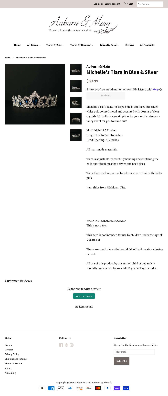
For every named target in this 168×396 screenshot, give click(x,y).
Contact (9, 349)
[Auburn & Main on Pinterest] (66, 345)
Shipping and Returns (16, 358)
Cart (131, 4)
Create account (112, 4)
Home (17, 45)
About (8, 368)
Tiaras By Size (54, 45)
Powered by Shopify (102, 382)
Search (8, 344)
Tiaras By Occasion (81, 45)
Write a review (84, 296)
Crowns (129, 45)
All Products (147, 45)
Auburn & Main (83, 382)
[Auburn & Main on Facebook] (61, 345)
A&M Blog (10, 372)
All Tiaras (32, 45)
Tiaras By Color (108, 45)
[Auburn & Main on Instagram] (72, 345)
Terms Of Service (13, 363)
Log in (97, 4)
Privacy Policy (12, 354)
